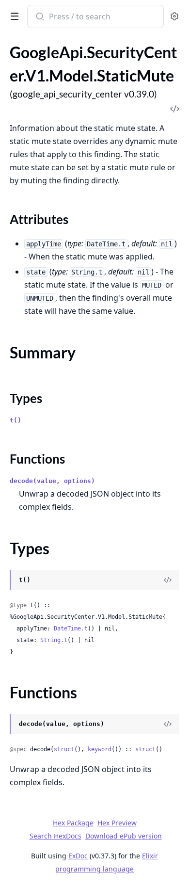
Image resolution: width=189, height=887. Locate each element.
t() (15, 420)
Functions (37, 459)
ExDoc (78, 855)
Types (26, 398)
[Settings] (174, 16)
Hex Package (73, 822)
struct (64, 749)
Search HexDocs (55, 836)
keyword (99, 749)
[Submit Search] (39, 17)
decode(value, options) (52, 480)
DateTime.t (71, 628)
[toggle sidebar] (12, 15)
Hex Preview (117, 822)
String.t (53, 640)
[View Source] (168, 580)
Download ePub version (123, 835)
